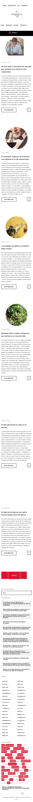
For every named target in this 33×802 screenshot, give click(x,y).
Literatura (18, 761)
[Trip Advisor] (16, 793)
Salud (3, 767)
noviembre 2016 (6, 720)
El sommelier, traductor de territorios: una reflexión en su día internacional (15, 158)
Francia (24, 767)
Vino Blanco (20, 758)
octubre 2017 (5, 708)
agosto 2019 (5, 702)
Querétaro (27, 764)
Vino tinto (8, 755)
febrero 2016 (21, 732)
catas (3, 779)
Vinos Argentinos (4, 764)
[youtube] (22, 793)
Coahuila (26, 776)
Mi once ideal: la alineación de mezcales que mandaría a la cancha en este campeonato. (16, 69)
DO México (19, 764)
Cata (20, 767)
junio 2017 (5, 711)
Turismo (13, 761)
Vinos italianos (11, 773)
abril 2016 (20, 729)
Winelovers (10, 745)
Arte (3, 758)
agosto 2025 (20, 687)
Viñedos (13, 752)
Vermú (30, 770)
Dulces (27, 773)
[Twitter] (13, 793)
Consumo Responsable (13, 787)
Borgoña (26, 758)
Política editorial (8, 788)
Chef (3, 761)
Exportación (13, 782)
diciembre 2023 (21, 690)
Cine (3, 773)
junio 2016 (20, 726)
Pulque (20, 779)
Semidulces (21, 770)
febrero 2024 (5, 690)
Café (6, 758)
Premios (7, 779)
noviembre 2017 (21, 705)
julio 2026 (4, 681)
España (20, 755)
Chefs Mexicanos (12, 764)
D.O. (19, 5)
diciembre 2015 (21, 735)
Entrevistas (12, 5)
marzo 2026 (5, 687)
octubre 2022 (21, 693)
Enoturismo (6, 748)
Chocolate (7, 761)
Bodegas (16, 770)
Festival (17, 782)
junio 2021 (5, 696)
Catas (2, 25)
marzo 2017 (5, 714)
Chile (26, 779)
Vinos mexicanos (6, 770)
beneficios (19, 751)
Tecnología (16, 779)
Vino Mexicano (19, 748)
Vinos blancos (3, 782)
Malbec (23, 745)
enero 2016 (5, 735)
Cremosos (18, 773)
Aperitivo (12, 770)
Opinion (14, 32)
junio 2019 (20, 702)
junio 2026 (20, 681)
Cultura (8, 751)
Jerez (24, 779)
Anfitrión (8, 782)
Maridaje (25, 5)
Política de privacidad (22, 788)
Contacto (23, 25)
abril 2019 (5, 705)
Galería (15, 25)
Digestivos (10, 776)
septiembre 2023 (6, 693)
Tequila (11, 779)
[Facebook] (10, 793)
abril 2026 (20, 684)
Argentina (27, 748)
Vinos (19, 745)
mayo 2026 (4, 684)
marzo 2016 (5, 732)
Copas (15, 745)
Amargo (6, 773)
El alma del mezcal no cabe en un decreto (13, 426)
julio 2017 (20, 708)
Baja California (15, 767)
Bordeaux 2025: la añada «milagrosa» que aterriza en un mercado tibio (15, 335)
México (4, 752)
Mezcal (10, 758)
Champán (28, 767)
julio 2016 (4, 726)
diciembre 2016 (21, 717)
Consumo (21, 776)
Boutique (9, 25)
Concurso (15, 754)
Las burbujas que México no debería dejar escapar (15, 247)
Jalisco (11, 748)
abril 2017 (20, 711)
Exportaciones (21, 782)
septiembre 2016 (6, 723)
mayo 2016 (4, 729)
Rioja (23, 764)
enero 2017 (5, 717)
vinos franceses (8, 767)
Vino (3, 745)
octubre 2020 (21, 699)
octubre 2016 (21, 720)
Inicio (5, 5)
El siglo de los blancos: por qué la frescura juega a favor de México (14, 513)
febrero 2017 (21, 714)
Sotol (14, 758)
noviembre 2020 (6, 699)
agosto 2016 (20, 723)
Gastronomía (5, 776)
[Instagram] (19, 793)
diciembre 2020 (21, 696)
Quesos (26, 770)
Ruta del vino (25, 761)
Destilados (22, 773)
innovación (15, 776)
